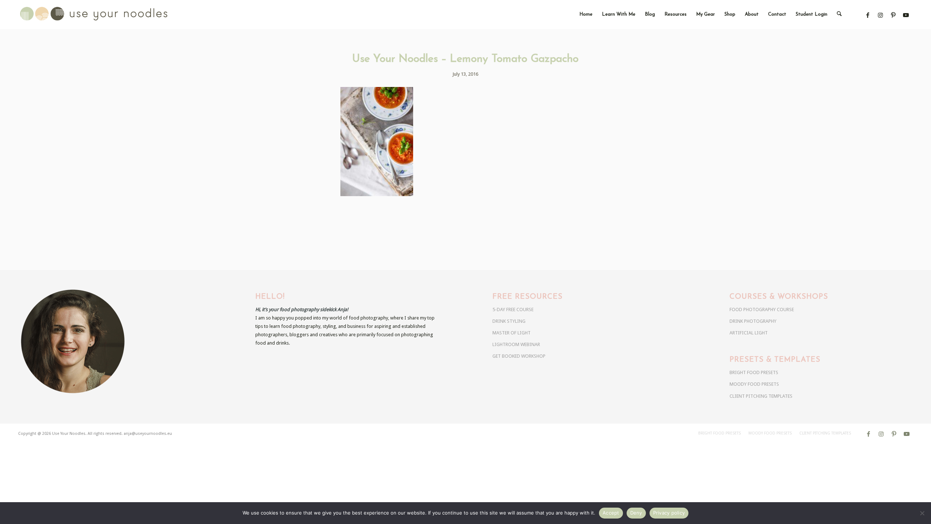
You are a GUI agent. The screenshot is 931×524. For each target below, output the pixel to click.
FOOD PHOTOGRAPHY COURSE (762, 309)
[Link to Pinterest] (893, 15)
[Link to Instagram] (880, 15)
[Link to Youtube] (906, 15)
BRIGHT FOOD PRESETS (754, 372)
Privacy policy (669, 513)
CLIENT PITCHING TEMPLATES (761, 396)
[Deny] (922, 513)
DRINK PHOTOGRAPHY (753, 321)
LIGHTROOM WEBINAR (516, 344)
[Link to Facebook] (868, 15)
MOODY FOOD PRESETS (754, 384)
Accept (611, 513)
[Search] (839, 14)
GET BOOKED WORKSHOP (519, 356)
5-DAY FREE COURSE (513, 309)
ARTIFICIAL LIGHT (749, 333)
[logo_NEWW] (107, 14)
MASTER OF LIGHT (511, 333)
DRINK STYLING (509, 321)
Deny (636, 513)
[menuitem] (586, 14)
